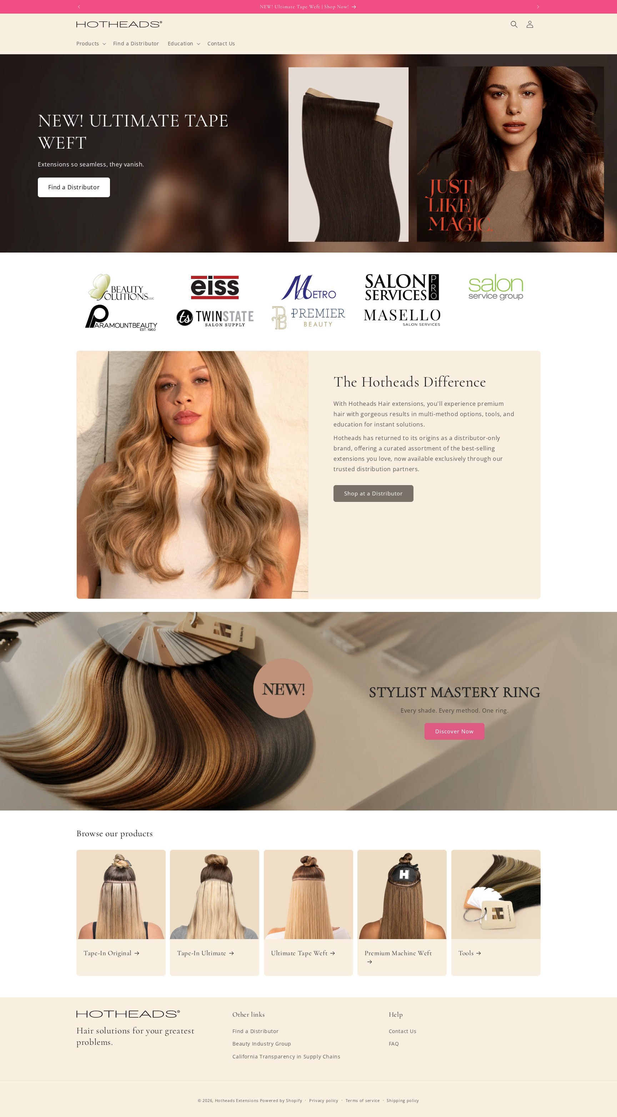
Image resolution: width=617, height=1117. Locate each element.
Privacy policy (323, 1100)
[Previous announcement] (79, 7)
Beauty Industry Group (261, 1043)
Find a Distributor (74, 187)
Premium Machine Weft (398, 953)
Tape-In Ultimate (201, 953)
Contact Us (403, 1031)
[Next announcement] (538, 7)
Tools (465, 953)
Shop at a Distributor (373, 493)
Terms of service (363, 1100)
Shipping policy (403, 1100)
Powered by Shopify (281, 1100)
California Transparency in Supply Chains (286, 1056)
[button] (90, 43)
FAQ (394, 1043)
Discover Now (455, 731)
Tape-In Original (108, 953)
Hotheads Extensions (237, 1100)
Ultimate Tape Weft (299, 953)
